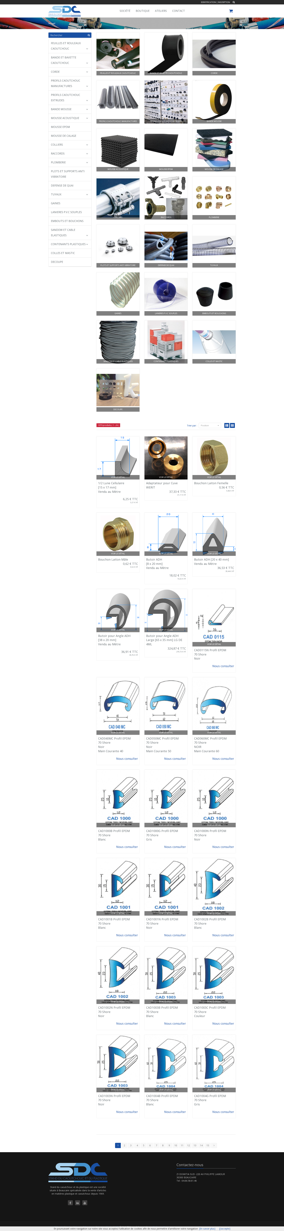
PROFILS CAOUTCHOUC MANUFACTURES (65, 83)
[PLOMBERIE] (214, 197)
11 (182, 1145)
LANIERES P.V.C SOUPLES (66, 212)
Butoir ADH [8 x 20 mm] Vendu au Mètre (157, 563)
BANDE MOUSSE (61, 109)
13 (195, 1145)
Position (205, 425)
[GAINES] (118, 293)
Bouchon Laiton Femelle (211, 483)
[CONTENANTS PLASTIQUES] (166, 342)
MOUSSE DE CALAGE (63, 136)
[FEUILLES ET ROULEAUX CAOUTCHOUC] (118, 53)
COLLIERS (57, 144)
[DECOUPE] (118, 389)
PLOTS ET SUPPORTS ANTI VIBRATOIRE (68, 173)
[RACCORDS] (166, 197)
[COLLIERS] (118, 197)
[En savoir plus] (207, 1228)
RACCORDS (58, 153)
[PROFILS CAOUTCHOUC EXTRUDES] (166, 101)
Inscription (224, 2)
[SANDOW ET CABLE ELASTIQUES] (118, 342)
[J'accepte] (224, 1228)
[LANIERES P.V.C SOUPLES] (166, 293)
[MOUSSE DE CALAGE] (214, 149)
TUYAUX (56, 194)
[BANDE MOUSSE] (214, 101)
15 (207, 1145)
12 (188, 1145)
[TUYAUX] (214, 245)
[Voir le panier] (231, 11)
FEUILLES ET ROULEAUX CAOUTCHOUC (66, 45)
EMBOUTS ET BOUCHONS (67, 221)
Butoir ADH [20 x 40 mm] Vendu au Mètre (211, 561)
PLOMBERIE (58, 162)
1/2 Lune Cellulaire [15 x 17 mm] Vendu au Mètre (111, 487)
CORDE (55, 72)
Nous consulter (223, 666)
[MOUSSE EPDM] (166, 149)
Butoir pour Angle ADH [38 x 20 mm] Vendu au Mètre (114, 640)
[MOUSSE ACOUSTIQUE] (118, 149)
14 (201, 1145)
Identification (208, 2)
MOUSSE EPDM (60, 127)
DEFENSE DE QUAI (62, 185)
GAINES (55, 203)
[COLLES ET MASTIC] (214, 342)
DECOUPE (57, 262)
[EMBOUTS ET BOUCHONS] (214, 293)
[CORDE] (214, 53)
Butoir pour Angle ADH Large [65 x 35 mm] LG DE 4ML (164, 640)
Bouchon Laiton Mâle (113, 559)
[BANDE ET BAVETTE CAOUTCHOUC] (166, 53)
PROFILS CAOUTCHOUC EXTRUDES (65, 97)
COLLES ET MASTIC (63, 253)
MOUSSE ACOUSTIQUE (65, 118)
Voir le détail (118, 477)
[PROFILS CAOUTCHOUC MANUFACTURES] (118, 101)
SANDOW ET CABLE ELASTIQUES (63, 232)
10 (175, 1145)
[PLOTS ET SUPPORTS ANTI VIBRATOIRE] (118, 245)
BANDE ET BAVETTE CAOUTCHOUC (63, 60)
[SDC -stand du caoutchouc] (64, 8)
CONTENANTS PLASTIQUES (68, 244)
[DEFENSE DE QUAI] (166, 245)
